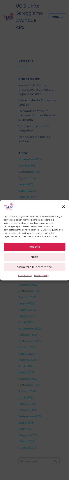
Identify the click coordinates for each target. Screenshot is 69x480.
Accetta (34, 246)
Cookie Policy (25, 275)
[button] (63, 207)
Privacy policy (41, 275)
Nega (34, 257)
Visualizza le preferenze (34, 267)
